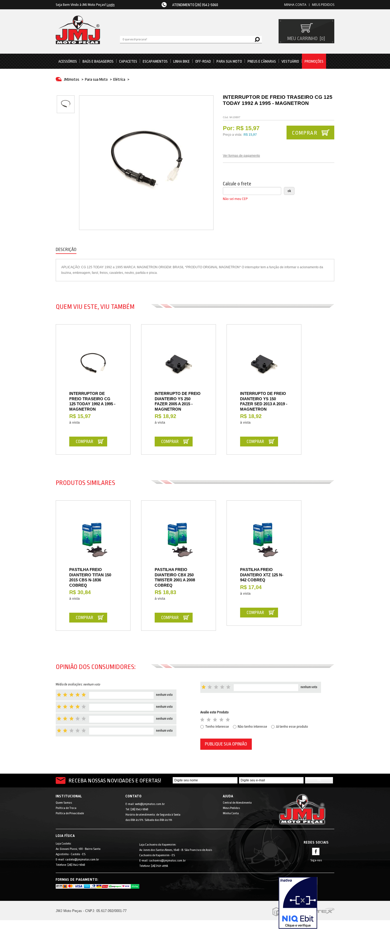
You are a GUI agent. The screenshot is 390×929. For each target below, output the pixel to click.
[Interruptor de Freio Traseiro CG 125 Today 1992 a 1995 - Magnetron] (93, 364)
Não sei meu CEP (235, 199)
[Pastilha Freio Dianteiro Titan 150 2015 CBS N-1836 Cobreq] (93, 540)
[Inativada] (306, 903)
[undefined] (146, 163)
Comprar (304, 133)
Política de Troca (66, 808)
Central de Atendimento (237, 802)
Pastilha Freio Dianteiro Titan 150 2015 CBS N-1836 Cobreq (90, 577)
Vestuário (290, 61)
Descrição (66, 249)
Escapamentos (155, 61)
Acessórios (67, 61)
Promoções (314, 61)
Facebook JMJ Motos (315, 851)
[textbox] (191, 39)
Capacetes (128, 61)
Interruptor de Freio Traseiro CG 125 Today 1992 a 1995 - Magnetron (92, 401)
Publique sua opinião (226, 744)
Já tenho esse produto (292, 726)
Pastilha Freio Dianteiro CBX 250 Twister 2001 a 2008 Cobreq (175, 577)
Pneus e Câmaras (262, 61)
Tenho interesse (217, 726)
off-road (203, 61)
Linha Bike (181, 61)
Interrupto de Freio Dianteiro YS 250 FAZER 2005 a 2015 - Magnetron (178, 401)
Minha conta (295, 4)
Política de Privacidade (70, 813)
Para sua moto (229, 61)
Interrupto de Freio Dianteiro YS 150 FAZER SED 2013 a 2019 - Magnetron (263, 401)
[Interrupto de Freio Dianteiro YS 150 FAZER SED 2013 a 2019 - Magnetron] (264, 364)
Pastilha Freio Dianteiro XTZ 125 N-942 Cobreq (261, 574)
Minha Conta (231, 813)
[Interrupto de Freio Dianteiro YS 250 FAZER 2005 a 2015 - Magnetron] (178, 364)
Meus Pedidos (323, 4)
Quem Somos (64, 802)
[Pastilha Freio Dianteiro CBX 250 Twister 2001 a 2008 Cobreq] (178, 540)
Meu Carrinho (305, 38)
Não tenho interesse (252, 726)
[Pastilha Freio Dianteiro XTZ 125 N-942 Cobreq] (264, 540)
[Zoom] (65, 104)
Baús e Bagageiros (98, 61)
